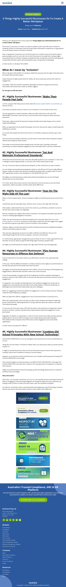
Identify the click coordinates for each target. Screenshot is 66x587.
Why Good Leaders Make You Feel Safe (46, 104)
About (4, 553)
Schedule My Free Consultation (33, 500)
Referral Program (7, 557)
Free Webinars (6, 572)
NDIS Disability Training (8, 540)
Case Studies (5, 570)
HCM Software (6, 527)
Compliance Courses (7, 546)
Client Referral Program (8, 555)
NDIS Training (6, 538)
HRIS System (5, 536)
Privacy (4, 563)
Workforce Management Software (11, 544)
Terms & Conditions (7, 561)
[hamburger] (62, 2)
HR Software (5, 529)
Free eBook (5, 574)
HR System (5, 532)
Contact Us (5, 559)
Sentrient (32, 379)
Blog (3, 576)
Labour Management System (10, 542)
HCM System (5, 534)
